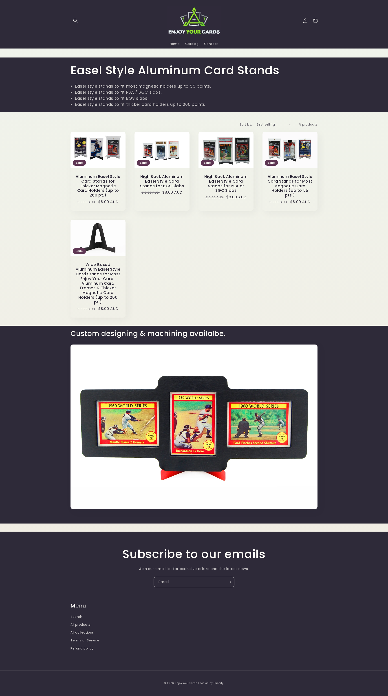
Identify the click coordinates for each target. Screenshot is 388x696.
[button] (75, 21)
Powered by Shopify (211, 683)
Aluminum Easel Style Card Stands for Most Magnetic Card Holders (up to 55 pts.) (290, 186)
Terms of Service (85, 640)
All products (80, 624)
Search (76, 616)
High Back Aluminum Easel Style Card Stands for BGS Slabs (162, 181)
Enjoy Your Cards (186, 683)
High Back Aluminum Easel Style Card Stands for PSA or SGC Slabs (225, 183)
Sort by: (246, 124)
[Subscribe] (229, 582)
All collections (82, 632)
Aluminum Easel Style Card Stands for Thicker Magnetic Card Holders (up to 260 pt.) (98, 186)
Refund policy (82, 648)
